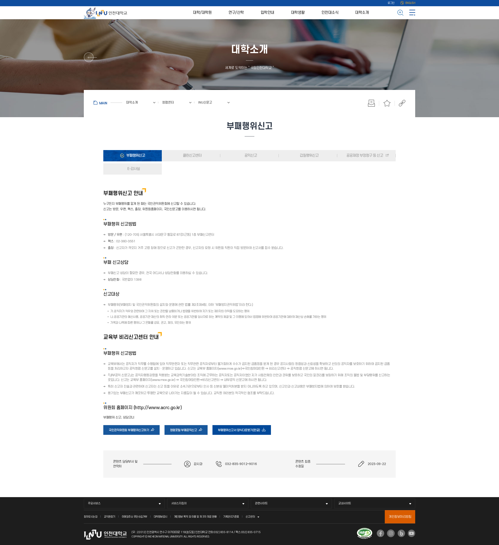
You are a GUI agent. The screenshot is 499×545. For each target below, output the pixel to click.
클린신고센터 (192, 156)
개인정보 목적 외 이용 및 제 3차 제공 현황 (195, 516)
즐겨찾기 (387, 103)
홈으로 (108, 103)
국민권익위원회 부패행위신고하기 (130, 431)
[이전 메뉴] (89, 57)
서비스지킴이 (179, 503)
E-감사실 (133, 169)
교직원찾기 (109, 516)
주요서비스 (94, 503)
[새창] (380, 533)
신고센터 (250, 516)
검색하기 (400, 13)
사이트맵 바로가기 (412, 13)
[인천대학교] (106, 12)
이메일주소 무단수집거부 (134, 516)
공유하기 (400, 103)
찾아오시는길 (90, 516)
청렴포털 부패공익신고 (184, 431)
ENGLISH (410, 3)
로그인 (391, 3)
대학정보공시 (160, 516)
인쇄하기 (371, 103)
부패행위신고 (135, 156)
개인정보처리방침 (400, 517)
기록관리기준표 (231, 516)
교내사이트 (344, 503)
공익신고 (250, 156)
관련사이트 (261, 503)
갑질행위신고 (309, 156)
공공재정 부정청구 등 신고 (365, 156)
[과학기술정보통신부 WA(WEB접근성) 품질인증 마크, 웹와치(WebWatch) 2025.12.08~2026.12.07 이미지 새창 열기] (364, 530)
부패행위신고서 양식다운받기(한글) (240, 431)
